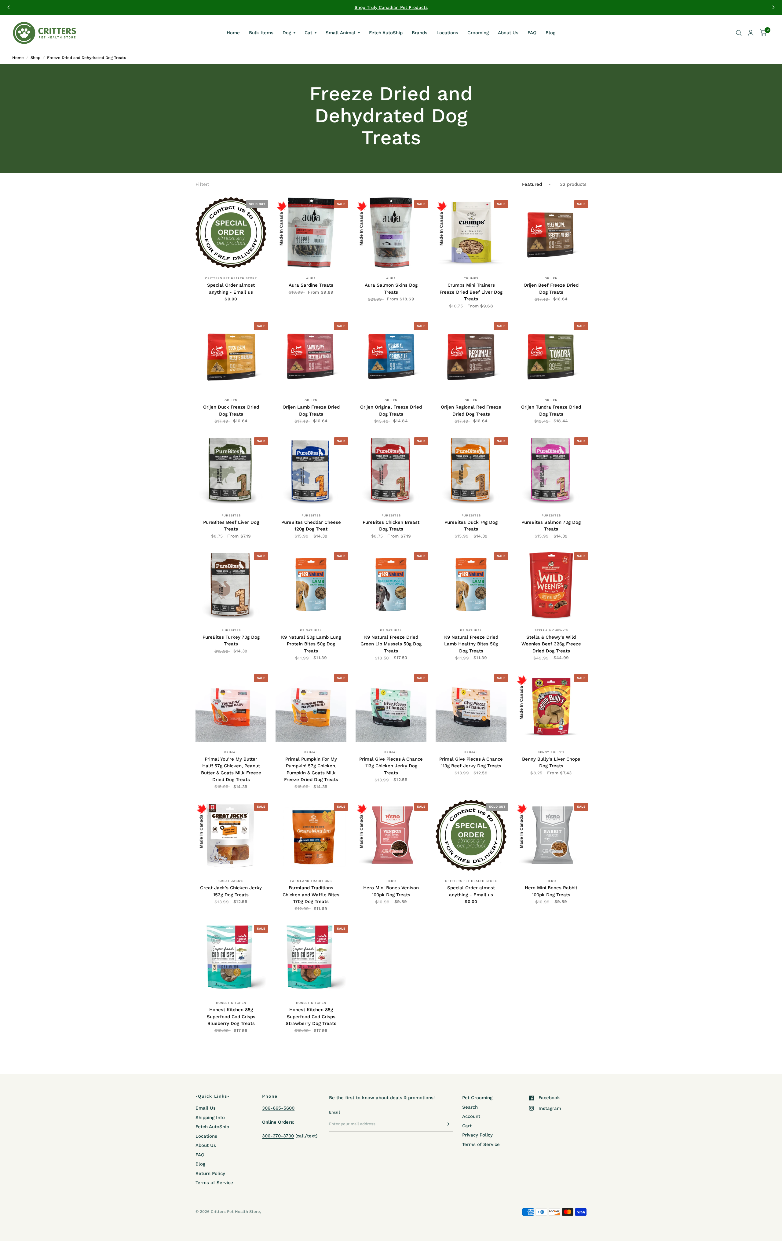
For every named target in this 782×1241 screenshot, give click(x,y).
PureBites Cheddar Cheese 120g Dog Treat (311, 526)
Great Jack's (230, 881)
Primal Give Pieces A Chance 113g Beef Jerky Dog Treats (471, 762)
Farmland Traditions (311, 881)
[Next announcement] (773, 7)
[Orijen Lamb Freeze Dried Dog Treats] (311, 354)
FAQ (532, 32)
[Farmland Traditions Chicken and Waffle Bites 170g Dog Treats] (311, 835)
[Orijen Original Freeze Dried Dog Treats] (391, 354)
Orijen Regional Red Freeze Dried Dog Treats (471, 410)
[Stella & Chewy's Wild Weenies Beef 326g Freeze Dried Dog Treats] (551, 584)
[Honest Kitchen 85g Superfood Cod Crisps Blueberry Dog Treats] (231, 957)
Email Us (206, 1108)
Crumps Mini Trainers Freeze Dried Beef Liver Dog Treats (471, 292)
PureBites (231, 515)
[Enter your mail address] (447, 1124)
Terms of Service (214, 1182)
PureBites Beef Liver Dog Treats (231, 526)
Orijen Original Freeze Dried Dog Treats (391, 410)
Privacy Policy (477, 1135)
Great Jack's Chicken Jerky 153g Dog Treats (231, 891)
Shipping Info (210, 1117)
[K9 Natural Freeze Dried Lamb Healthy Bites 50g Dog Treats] (471, 584)
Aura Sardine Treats (311, 285)
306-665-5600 (278, 1108)
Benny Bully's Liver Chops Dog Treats (551, 762)
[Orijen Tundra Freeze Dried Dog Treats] (551, 354)
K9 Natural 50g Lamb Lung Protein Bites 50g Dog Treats (311, 644)
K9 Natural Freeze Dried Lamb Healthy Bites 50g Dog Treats (471, 644)
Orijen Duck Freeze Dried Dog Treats (231, 410)
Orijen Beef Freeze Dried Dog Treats (551, 288)
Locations (447, 32)
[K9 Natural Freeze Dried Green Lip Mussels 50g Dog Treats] (391, 584)
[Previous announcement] (8, 7)
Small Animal (341, 32)
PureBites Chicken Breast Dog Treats (391, 526)
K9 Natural (311, 630)
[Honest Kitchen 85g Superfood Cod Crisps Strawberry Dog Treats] (311, 957)
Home (233, 32)
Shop (35, 57)
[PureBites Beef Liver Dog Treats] (231, 469)
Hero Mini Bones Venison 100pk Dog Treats (391, 891)
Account (471, 1116)
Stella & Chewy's (551, 630)
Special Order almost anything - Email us (231, 288)
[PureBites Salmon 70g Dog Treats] (551, 469)
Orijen (551, 278)
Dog (287, 32)
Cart (467, 1126)
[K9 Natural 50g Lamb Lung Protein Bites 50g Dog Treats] (311, 584)
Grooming (478, 32)
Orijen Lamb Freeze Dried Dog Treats (311, 410)
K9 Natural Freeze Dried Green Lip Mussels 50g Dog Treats (391, 644)
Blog (550, 32)
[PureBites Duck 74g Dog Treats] (471, 469)
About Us (508, 32)
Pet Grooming (477, 1097)
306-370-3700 (278, 1136)
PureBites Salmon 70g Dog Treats (551, 526)
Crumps (471, 278)
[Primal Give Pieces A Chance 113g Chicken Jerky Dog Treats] (391, 706)
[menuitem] (233, 33)
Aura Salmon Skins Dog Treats (391, 288)
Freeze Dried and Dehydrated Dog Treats (86, 57)
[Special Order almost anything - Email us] (231, 232)
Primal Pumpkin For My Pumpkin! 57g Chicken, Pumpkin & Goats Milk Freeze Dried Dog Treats (311, 769)
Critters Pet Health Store (231, 278)
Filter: (202, 184)
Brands (419, 32)
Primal (231, 752)
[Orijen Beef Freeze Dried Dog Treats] (551, 232)
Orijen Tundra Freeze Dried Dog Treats (551, 410)
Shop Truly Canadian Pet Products (391, 7)
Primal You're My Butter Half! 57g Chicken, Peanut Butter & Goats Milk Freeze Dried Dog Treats (231, 769)
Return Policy (210, 1173)
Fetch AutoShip (386, 32)
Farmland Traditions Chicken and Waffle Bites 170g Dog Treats (311, 894)
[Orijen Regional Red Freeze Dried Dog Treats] (471, 354)
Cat (308, 32)
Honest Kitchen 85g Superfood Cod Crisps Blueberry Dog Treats (231, 1016)
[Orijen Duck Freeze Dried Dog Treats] (231, 354)
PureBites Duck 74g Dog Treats (471, 526)
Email (334, 1112)
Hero (391, 881)
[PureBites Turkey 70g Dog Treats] (231, 584)
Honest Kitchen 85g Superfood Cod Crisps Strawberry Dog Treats (311, 1016)
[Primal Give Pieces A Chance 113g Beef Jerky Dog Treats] (471, 706)
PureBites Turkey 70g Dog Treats (231, 640)
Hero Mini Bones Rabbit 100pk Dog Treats (551, 891)
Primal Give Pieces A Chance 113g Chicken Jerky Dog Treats (391, 766)
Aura (311, 278)
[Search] (739, 33)
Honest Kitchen (231, 1002)
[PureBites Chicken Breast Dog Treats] (391, 469)
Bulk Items (261, 32)
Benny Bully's (551, 752)
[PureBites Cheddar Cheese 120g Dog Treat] (311, 469)
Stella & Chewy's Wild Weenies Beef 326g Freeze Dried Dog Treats (551, 644)
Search (470, 1107)
